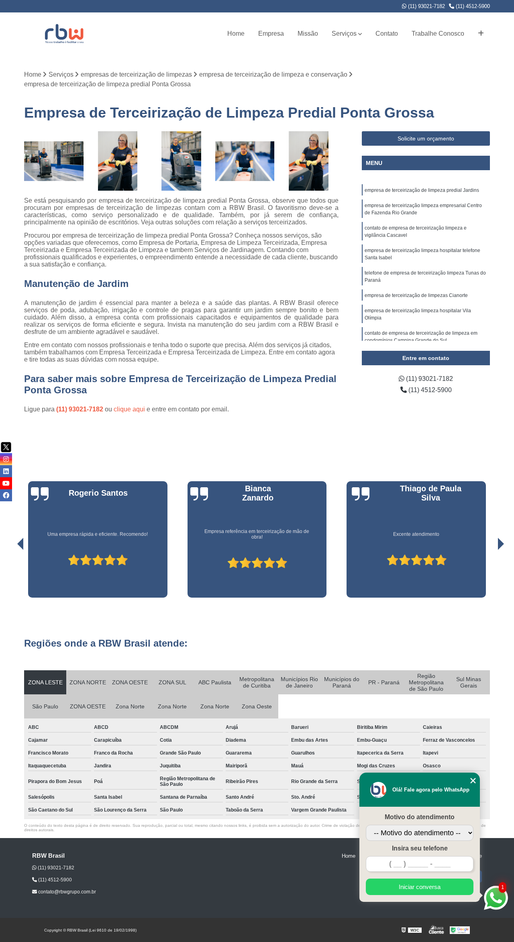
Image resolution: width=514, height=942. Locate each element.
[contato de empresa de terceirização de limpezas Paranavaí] (118, 161)
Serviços (344, 33)
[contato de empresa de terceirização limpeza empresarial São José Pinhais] (245, 161)
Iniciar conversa (420, 886)
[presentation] (9, 574)
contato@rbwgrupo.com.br (66, 892)
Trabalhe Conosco (438, 33)
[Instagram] (6, 459)
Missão (308, 33)
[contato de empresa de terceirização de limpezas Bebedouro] (309, 161)
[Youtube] (6, 483)
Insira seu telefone (420, 848)
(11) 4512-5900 (472, 6)
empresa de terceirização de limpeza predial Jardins (422, 190)
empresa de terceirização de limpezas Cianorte (416, 295)
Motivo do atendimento (420, 817)
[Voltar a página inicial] (64, 33)
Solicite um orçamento (426, 138)
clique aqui (129, 409)
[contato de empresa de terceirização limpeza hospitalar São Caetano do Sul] (181, 161)
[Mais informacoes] (481, 34)
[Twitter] (6, 447)
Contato (386, 33)
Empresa (271, 33)
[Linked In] (6, 471)
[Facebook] (6, 495)
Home (236, 33)
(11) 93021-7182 (425, 6)
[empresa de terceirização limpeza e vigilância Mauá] (54, 161)
